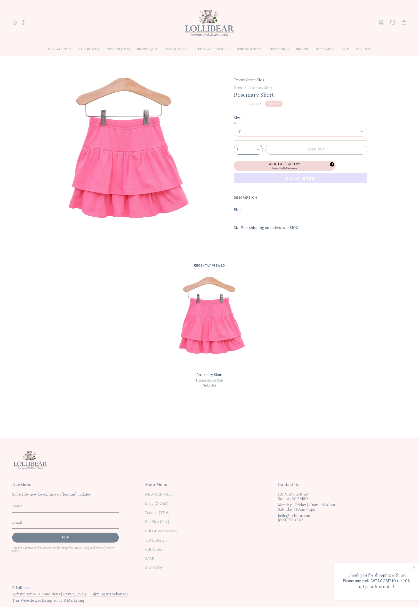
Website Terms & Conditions (36, 594)
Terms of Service (105, 548)
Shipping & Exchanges (108, 594)
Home (238, 88)
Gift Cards (153, 549)
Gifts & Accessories (161, 531)
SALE (149, 559)
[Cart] (404, 22)
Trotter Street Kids (209, 381)
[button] (88, 49)
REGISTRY (154, 568)
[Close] (414, 567)
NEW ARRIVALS (159, 494)
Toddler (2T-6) (157, 513)
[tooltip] (332, 164)
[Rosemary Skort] (209, 323)
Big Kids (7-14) (157, 522)
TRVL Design (156, 540)
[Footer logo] (30, 459)
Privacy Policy (81, 548)
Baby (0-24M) (157, 503)
